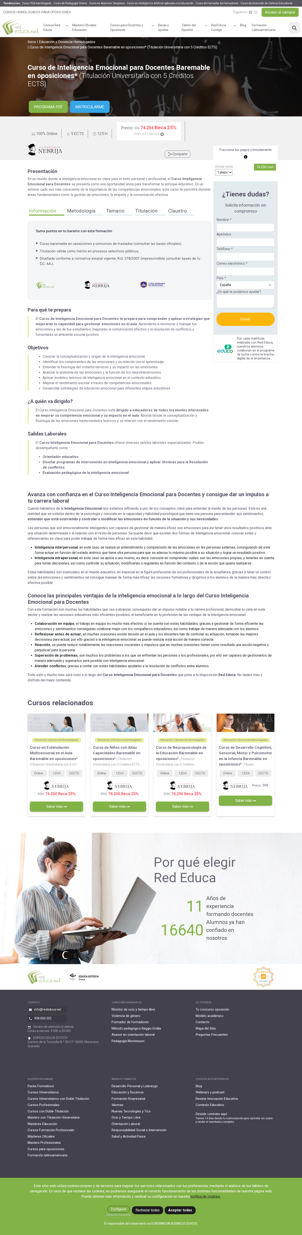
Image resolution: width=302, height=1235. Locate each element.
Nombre (223, 220)
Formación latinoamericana (47, 1155)
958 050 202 (43, 1018)
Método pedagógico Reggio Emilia (136, 1028)
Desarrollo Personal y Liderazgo (135, 1086)
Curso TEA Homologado (36, 3)
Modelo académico (210, 1016)
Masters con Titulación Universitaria (54, 1117)
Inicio (32, 42)
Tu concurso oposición (212, 1009)
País (221, 278)
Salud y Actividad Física (128, 1136)
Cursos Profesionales (43, 1105)
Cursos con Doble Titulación (48, 1111)
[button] (46, 211)
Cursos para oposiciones (46, 1149)
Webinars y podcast (210, 1092)
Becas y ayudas (163, 27)
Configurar (118, 1209)
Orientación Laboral (126, 1124)
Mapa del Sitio (206, 1028)
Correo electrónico (231, 263)
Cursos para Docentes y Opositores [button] (126, 27)
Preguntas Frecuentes (212, 1035)
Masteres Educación (42, 1124)
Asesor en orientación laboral (133, 1035)
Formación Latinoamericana (263, 27)
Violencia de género (126, 1016)
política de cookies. (206, 1196)
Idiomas (117, 1105)
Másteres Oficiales (41, 1136)
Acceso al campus (280, 12)
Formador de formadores (130, 1022)
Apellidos (223, 234)
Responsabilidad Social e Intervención (139, 1130)
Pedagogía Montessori (128, 1041)
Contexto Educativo (210, 1105)
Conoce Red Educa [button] (51, 27)
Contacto (202, 1022)
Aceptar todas (180, 1210)
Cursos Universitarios (43, 1092)
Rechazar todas (148, 1210)
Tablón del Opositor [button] (189, 27)
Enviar (245, 319)
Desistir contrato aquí (211, 1114)
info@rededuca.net (47, 1009)
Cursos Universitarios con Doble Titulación (58, 1099)
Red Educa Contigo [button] (218, 27)
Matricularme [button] (89, 106)
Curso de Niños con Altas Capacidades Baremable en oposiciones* (117, 755)
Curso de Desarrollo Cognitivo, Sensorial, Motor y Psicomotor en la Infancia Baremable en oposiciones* (245, 756)
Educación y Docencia (127, 1092)
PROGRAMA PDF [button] (48, 106)
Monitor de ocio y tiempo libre (133, 1009)
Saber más (55, 806)
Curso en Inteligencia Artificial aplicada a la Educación (160, 3)
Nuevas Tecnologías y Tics (131, 1111)
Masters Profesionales (44, 1143)
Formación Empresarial (128, 1099)
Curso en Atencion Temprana (107, 3)
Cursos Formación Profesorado (51, 1130)
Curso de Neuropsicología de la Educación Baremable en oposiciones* (181, 755)
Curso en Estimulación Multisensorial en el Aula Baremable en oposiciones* (54, 755)
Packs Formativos (41, 1086)
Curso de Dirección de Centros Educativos (266, 3)
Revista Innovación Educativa (217, 1099)
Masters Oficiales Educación (84, 27)
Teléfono (224, 249)
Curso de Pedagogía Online (70, 3)
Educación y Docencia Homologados (67, 42)
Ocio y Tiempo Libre (126, 1117)
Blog (243, 25)
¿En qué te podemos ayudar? (238, 292)
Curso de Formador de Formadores (217, 3)
